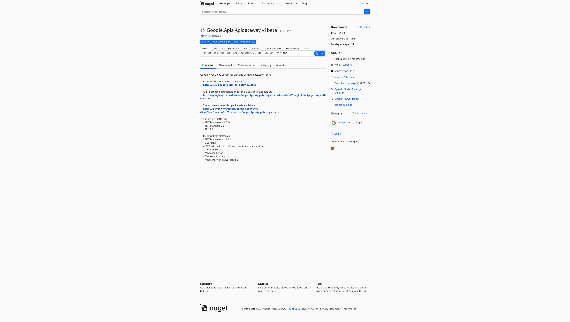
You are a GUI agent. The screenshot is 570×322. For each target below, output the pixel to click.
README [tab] (209, 65)
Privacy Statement (330, 309)
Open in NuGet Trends (347, 98)
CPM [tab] (245, 48)
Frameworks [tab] (227, 65)
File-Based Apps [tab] (293, 48)
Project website (343, 64)
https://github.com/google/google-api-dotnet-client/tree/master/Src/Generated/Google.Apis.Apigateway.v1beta (239, 110)
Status (263, 284)
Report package (343, 104)
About (266, 309)
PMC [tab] (216, 48)
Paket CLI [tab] (256, 48)
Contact (206, 284)
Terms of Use (279, 309)
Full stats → (364, 26)
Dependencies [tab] (248, 65)
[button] (319, 53)
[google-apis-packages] (333, 122)
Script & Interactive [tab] (273, 48)
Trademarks (349, 309)
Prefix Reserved (213, 35)
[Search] (367, 11)
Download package (345, 83)
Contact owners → (360, 114)
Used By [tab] (267, 65)
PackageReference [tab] (230, 48)
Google (337, 134)
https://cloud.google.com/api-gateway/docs (229, 84)
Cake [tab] (306, 48)
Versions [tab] (282, 65)
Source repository (344, 71)
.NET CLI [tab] (205, 48)
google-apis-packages (350, 122)
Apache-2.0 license (344, 77)
